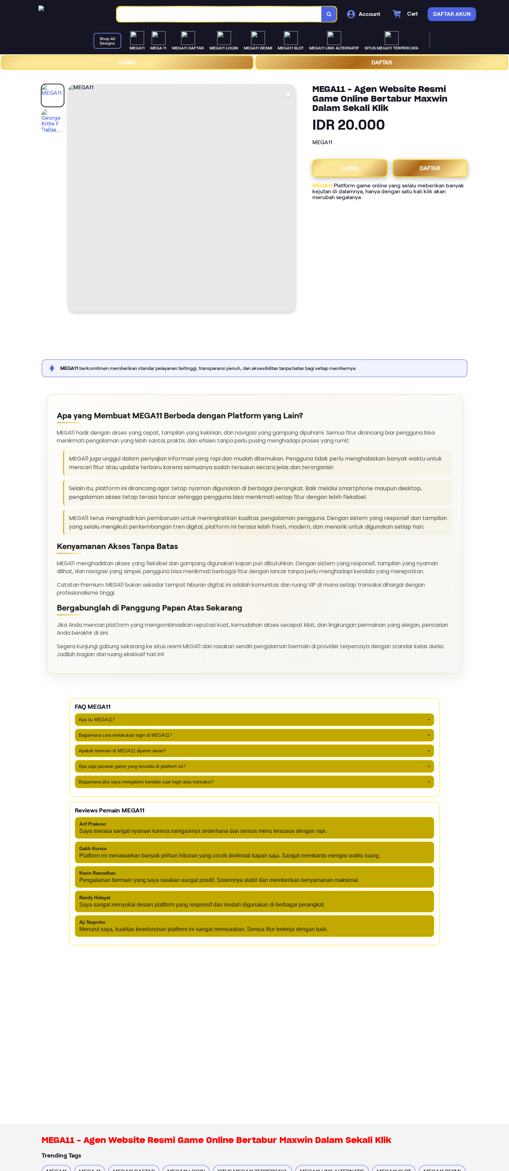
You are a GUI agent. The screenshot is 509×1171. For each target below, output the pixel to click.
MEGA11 (322, 185)
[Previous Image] (73, 199)
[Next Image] (290, 199)
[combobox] (219, 14)
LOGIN (127, 62)
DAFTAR (382, 62)
